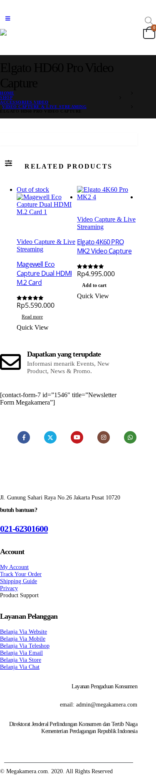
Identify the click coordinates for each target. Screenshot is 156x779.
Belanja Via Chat (20, 666)
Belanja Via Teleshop (25, 645)
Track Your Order (21, 574)
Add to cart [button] (94, 285)
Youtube (77, 437)
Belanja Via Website (23, 631)
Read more (32, 317)
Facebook (23, 437)
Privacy (9, 588)
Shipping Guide (18, 581)
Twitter (50, 437)
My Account (14, 567)
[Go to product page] (107, 201)
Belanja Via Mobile (22, 638)
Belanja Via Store (20, 659)
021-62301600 (24, 528)
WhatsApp (130, 437)
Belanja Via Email (21, 652)
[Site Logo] (68, 38)
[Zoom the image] (68, 491)
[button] (7, 19)
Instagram (103, 437)
